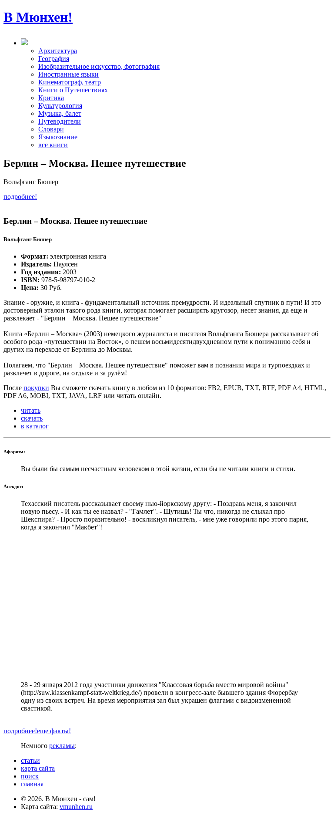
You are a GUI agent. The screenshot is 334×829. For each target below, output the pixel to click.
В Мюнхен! (38, 17)
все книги (53, 144)
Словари (51, 129)
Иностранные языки (68, 74)
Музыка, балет (59, 113)
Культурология (60, 105)
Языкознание (57, 137)
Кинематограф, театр (69, 82)
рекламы (62, 745)
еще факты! (54, 731)
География (53, 58)
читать (30, 410)
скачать (32, 418)
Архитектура (57, 50)
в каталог (35, 426)
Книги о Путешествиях (73, 90)
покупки (36, 387)
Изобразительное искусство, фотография (99, 66)
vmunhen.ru (76, 806)
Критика (51, 97)
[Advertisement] (167, 606)
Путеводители (59, 121)
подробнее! (20, 196)
